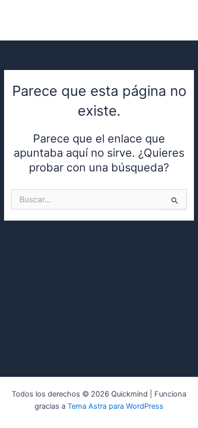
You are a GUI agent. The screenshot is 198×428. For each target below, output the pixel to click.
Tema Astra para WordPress (115, 406)
